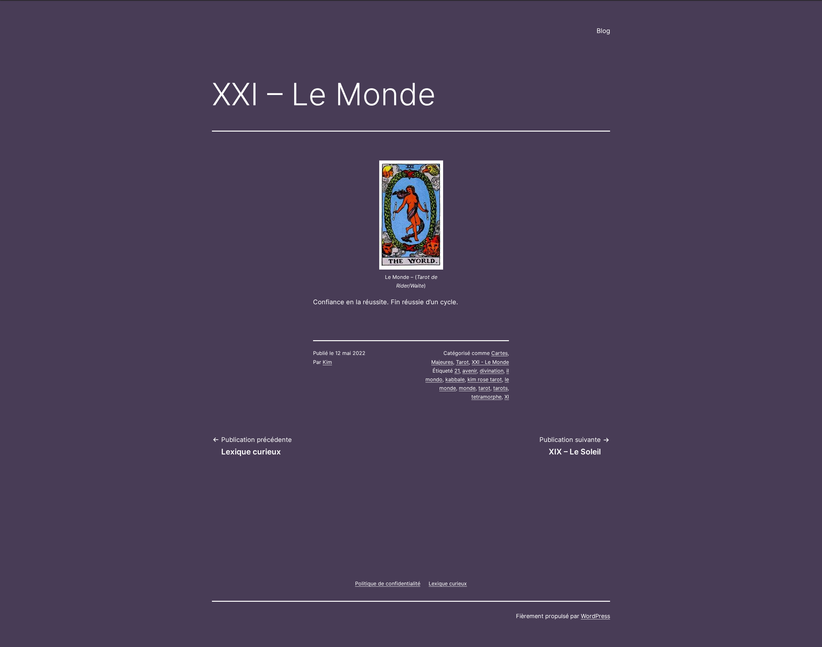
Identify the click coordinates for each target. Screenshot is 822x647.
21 (456, 370)
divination (491, 370)
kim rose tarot (485, 379)
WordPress (595, 616)
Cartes (499, 353)
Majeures (442, 362)
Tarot (462, 362)
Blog (603, 31)
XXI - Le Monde (490, 362)
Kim (327, 362)
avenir (469, 370)
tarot (484, 388)
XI (506, 396)
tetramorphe (486, 396)
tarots (500, 388)
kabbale (455, 379)
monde (467, 388)
